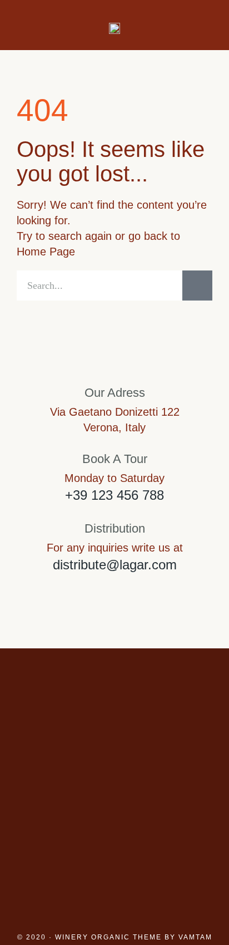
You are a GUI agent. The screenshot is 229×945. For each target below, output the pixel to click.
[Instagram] (66, 809)
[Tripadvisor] (162, 809)
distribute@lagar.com (115, 564)
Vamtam (195, 937)
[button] (24, 25)
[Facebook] (114, 809)
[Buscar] (197, 285)
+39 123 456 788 (114, 495)
